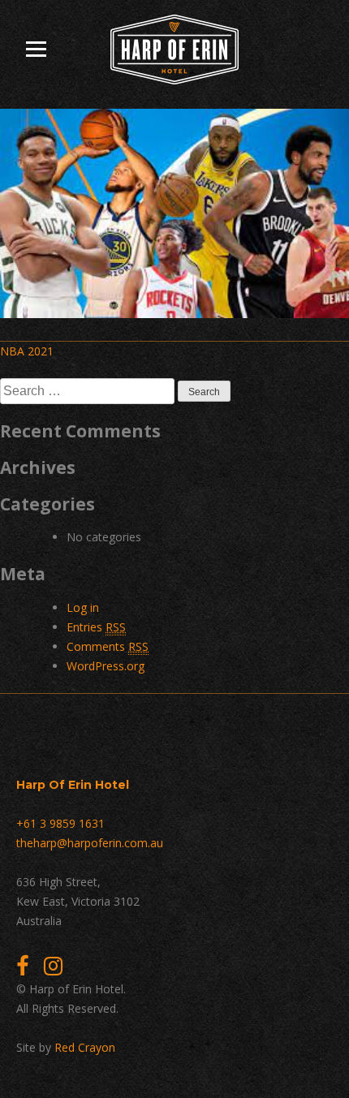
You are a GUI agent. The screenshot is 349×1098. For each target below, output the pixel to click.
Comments (108, 646)
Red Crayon (84, 1047)
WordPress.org (105, 666)
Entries (96, 627)
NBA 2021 (27, 351)
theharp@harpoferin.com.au (89, 842)
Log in (83, 607)
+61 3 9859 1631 (60, 823)
